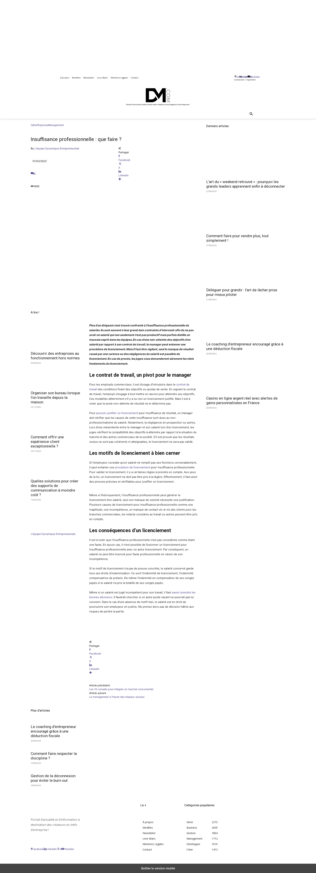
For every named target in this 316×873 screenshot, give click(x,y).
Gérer (34, 125)
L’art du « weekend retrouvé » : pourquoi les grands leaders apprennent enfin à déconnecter (245, 184)
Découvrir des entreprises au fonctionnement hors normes (55, 355)
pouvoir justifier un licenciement (117, 413)
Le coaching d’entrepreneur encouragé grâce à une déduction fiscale (53, 731)
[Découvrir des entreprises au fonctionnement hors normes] (55, 336)
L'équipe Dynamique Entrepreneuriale (57, 148)
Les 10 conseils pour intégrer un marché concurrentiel (121, 689)
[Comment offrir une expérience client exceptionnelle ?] (55, 420)
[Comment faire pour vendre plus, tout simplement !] (245, 211)
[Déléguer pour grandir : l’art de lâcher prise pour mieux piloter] (245, 265)
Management (56, 125)
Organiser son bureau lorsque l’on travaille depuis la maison (55, 397)
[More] (158, 179)
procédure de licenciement (132, 467)
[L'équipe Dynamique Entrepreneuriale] (42, 530)
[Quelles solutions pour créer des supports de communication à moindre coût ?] (55, 464)
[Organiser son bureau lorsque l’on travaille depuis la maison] (55, 376)
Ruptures (42, 125)
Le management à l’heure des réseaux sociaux (117, 696)
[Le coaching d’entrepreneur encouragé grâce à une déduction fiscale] (245, 320)
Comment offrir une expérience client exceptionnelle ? (47, 441)
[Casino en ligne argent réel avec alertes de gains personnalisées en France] (245, 374)
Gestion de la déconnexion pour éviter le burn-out (53, 778)
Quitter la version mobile (158, 868)
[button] (251, 114)
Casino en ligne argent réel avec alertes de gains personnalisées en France (242, 400)
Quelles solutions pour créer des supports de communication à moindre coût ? (54, 488)
